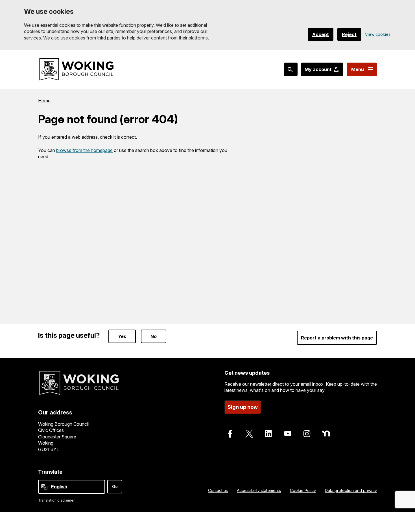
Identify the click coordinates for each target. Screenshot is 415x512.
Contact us (218, 490)
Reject (349, 34)
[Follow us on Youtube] (287, 433)
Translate (50, 472)
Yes (122, 336)
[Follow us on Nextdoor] (326, 433)
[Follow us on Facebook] (230, 433)
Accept (320, 34)
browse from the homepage (84, 150)
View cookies (377, 34)
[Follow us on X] (249, 433)
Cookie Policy (303, 490)
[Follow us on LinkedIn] (268, 433)
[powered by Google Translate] (44, 487)
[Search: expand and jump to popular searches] (291, 69)
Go (115, 486)
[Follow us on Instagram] (307, 433)
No (153, 336)
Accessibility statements (259, 490)
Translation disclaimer (56, 500)
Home (44, 100)
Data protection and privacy (351, 490)
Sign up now (243, 407)
